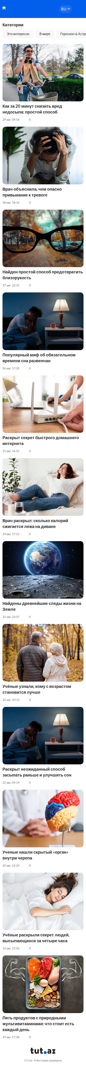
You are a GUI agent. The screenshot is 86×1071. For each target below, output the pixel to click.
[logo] (15, 8)
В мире (44, 34)
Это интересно (18, 34)
